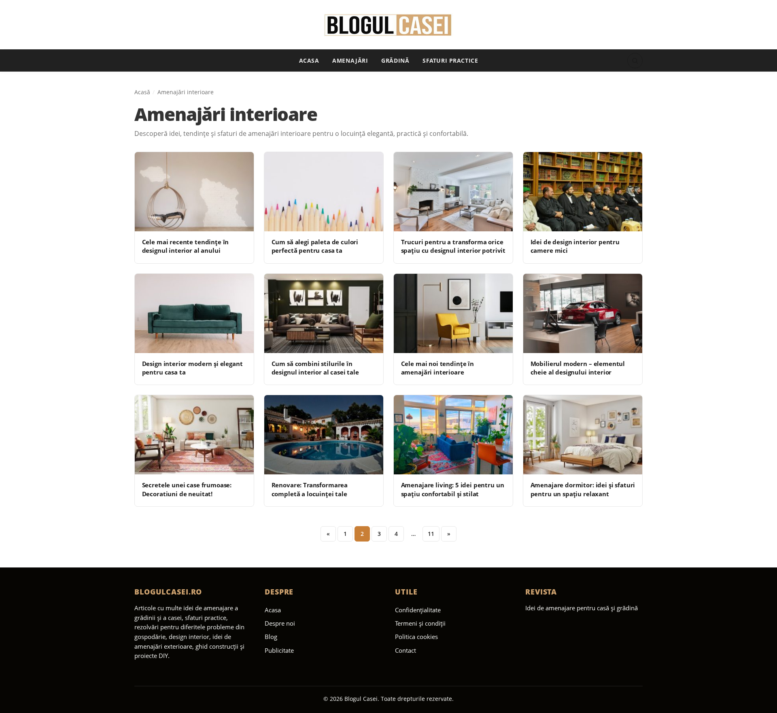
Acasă (142, 92)
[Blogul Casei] (389, 25)
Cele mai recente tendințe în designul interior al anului (185, 246)
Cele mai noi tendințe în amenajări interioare (437, 368)
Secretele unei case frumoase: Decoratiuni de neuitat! (187, 489)
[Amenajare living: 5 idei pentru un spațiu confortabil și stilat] (453, 434)
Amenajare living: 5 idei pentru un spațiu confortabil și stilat (452, 489)
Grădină (395, 60)
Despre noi (280, 623)
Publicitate (279, 650)
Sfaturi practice (450, 60)
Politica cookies (416, 637)
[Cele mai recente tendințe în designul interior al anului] (194, 191)
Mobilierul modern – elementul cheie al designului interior (578, 368)
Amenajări (350, 60)
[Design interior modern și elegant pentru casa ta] (194, 313)
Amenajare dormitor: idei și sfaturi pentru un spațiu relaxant (583, 489)
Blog (271, 637)
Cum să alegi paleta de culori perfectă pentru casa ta (315, 246)
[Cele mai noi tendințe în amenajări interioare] (453, 313)
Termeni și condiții (420, 623)
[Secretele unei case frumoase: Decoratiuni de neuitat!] (194, 434)
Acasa (309, 60)
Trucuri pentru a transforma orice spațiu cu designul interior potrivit (453, 246)
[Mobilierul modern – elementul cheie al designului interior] (582, 313)
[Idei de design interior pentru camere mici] (582, 191)
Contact (405, 650)
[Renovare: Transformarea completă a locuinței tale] (323, 434)
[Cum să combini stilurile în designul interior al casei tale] (323, 313)
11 (431, 533)
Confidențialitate (418, 610)
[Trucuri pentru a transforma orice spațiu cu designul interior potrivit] (453, 191)
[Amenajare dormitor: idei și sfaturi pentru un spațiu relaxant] (582, 434)
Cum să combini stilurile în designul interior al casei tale (315, 368)
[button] (635, 60)
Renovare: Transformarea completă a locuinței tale (310, 489)
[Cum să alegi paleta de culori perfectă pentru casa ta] (323, 191)
